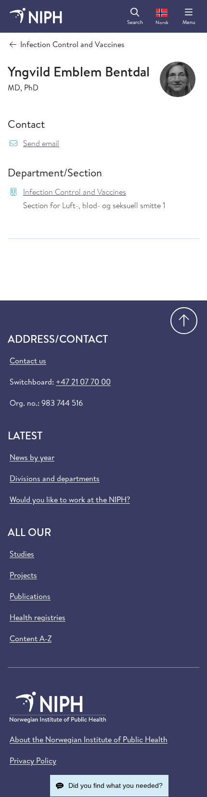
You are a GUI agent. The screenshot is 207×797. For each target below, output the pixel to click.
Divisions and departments (55, 478)
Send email (41, 143)
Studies (22, 553)
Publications (30, 596)
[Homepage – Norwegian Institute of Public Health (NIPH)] (36, 16)
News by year (32, 457)
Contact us (28, 360)
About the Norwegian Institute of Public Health (89, 739)
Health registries (37, 617)
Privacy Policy (33, 760)
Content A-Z (31, 638)
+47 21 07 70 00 (83, 381)
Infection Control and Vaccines (74, 192)
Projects (23, 575)
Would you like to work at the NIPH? (70, 499)
